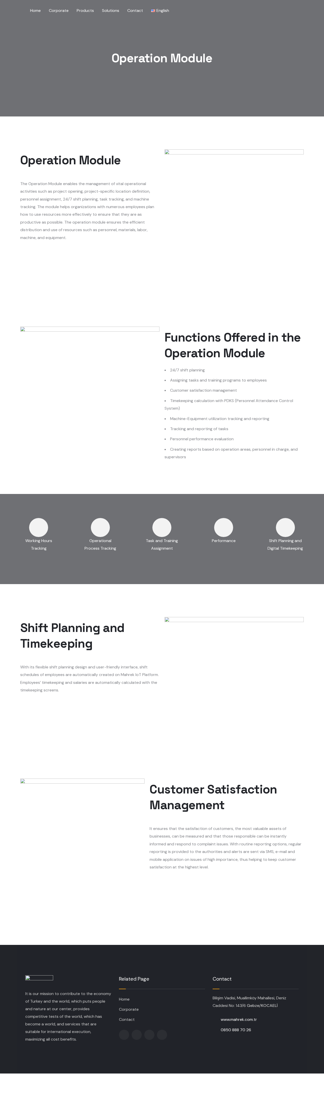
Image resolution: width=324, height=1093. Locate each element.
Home (124, 999)
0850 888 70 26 (236, 1029)
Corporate (129, 1009)
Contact (127, 1019)
